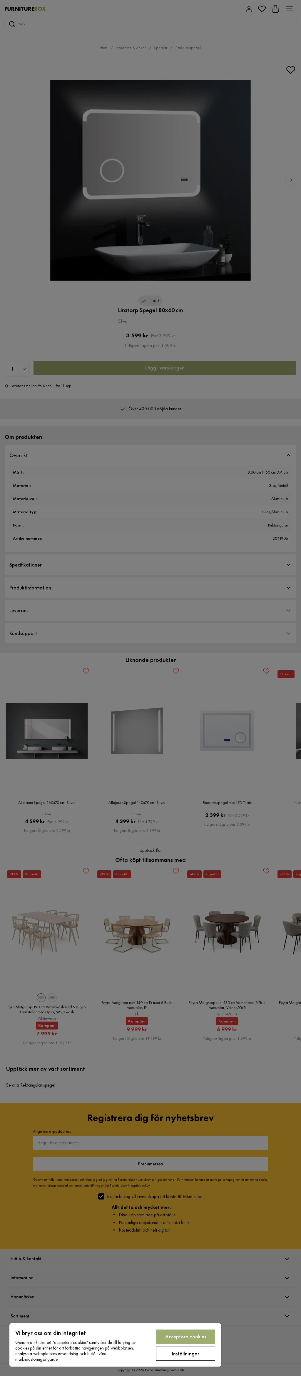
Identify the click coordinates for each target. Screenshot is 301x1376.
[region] (115, 1345)
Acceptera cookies (185, 1336)
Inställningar (185, 1353)
